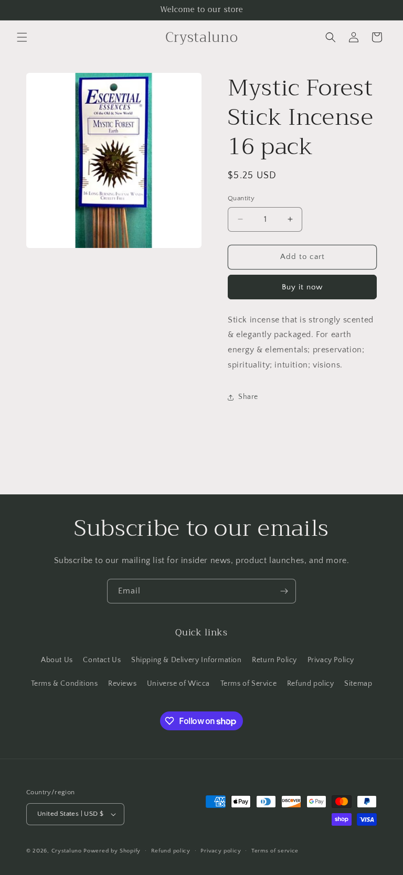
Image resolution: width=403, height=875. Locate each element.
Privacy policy (220, 851)
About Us (57, 660)
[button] (22, 37)
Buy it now (302, 287)
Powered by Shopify (112, 851)
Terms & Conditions (64, 683)
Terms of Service (248, 683)
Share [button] (248, 397)
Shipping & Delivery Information (186, 660)
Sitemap (358, 683)
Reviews (122, 683)
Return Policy (274, 660)
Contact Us (102, 660)
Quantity (241, 198)
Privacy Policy (330, 660)
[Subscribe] (283, 591)
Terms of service (275, 851)
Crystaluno (66, 851)
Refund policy (310, 683)
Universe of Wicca (178, 683)
